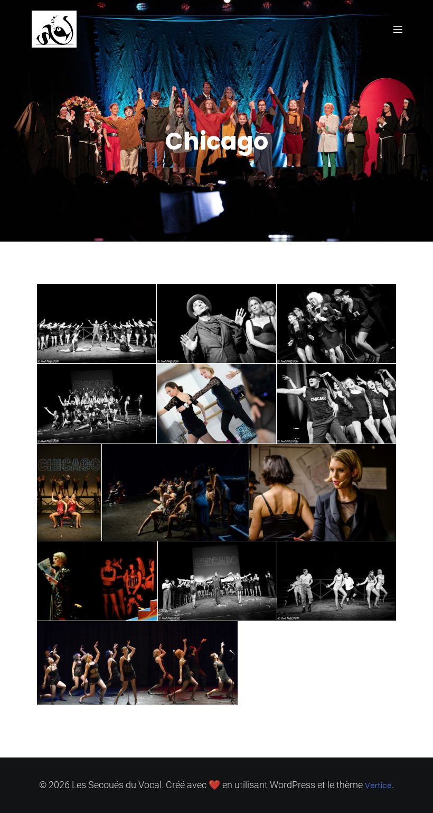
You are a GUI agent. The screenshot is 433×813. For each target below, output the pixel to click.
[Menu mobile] (398, 29)
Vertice (378, 785)
